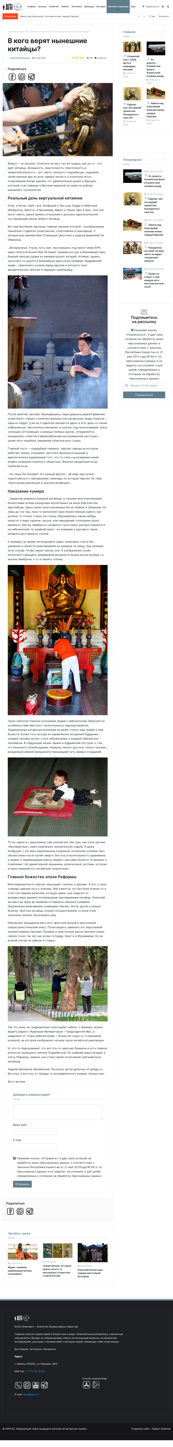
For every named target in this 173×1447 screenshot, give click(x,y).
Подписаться (152, 6)
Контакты (164, 16)
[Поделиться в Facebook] (12, 76)
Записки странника (118, 6)
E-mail (17, 1140)
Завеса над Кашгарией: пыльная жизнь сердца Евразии (155, 110)
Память (65, 6)
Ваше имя (20, 1124)
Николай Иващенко (20, 58)
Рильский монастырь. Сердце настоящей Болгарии (90, 1273)
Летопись (76, 6)
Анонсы (42, 6)
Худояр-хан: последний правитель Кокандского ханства (132, 111)
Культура (89, 6)
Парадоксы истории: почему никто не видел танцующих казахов (54, 16)
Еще (133, 6)
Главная (31, 6)
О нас (152, 16)
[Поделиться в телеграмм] (31, 76)
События (54, 6)
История (100, 6)
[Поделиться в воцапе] (21, 76)
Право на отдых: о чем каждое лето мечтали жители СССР (154, 280)
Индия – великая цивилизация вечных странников (20, 1270)
